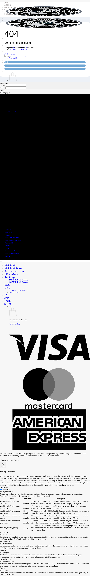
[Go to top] (1, 261)
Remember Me (6, 92)
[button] (8, 71)
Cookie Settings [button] (7, 460)
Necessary (7, 489)
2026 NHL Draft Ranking (18, 280)
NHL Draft (10, 265)
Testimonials (13, 58)
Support (7, 235)
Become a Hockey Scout (13, 240)
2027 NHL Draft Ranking (18, 49)
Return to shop (14, 324)
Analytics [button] (3, 550)
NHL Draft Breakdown (12, 238)
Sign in (7, 256)
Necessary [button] (4, 487)
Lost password (10, 251)
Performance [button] (5, 541)
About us (8, 230)
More (7, 287)
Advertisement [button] (5, 559)
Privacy (7, 245)
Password (2, 88)
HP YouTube (11, 274)
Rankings (9, 45)
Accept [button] (16, 460)
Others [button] (2, 568)
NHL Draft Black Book (12, 253)
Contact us (8, 232)
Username (2, 85)
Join (6, 3)
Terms (7, 248)
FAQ (6, 60)
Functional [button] (4, 532)
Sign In (7, 5)
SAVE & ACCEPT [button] (7, 575)
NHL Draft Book (13, 268)
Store (7, 51)
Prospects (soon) (14, 40)
